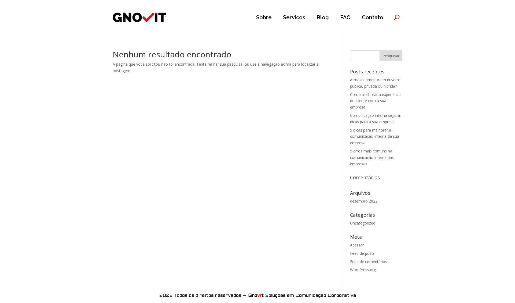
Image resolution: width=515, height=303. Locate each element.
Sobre (264, 17)
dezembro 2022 (363, 201)
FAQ (345, 17)
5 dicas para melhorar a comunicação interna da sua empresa (374, 136)
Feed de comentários (368, 261)
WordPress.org (363, 269)
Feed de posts (362, 253)
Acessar (357, 245)
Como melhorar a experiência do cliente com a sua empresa (376, 101)
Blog (323, 17)
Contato (372, 17)
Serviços (294, 17)
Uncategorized (362, 223)
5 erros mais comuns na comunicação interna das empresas (372, 157)
